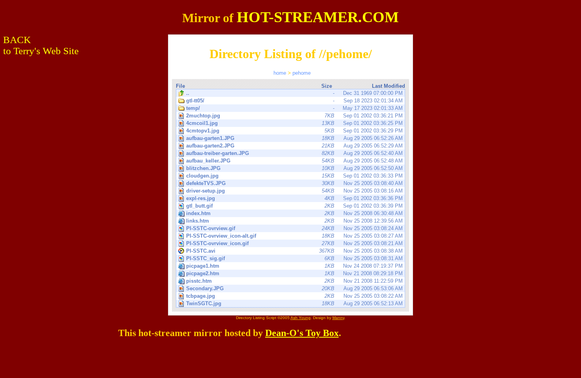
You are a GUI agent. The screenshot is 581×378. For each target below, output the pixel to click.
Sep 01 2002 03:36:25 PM (294, 123)
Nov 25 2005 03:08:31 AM (294, 258)
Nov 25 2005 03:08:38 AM (294, 251)
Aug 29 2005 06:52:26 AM (294, 138)
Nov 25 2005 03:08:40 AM (294, 183)
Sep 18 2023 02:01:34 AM (294, 101)
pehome (301, 73)
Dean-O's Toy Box (302, 333)
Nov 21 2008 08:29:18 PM (294, 273)
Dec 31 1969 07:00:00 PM (294, 93)
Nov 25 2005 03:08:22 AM (294, 296)
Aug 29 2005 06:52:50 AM (294, 168)
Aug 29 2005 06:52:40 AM (294, 153)
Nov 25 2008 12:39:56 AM (294, 221)
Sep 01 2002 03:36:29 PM (294, 131)
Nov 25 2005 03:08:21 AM (294, 243)
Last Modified (388, 86)
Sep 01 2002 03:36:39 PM (294, 206)
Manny (338, 318)
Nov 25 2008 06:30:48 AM (294, 213)
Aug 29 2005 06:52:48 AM (294, 161)
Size (326, 86)
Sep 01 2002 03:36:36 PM (294, 198)
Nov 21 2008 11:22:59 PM (294, 281)
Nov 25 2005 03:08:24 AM (294, 228)
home (280, 73)
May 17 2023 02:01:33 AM (294, 108)
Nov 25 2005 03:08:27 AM (294, 236)
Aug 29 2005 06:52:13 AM (294, 303)
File (180, 86)
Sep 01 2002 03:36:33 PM (294, 176)
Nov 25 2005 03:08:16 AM (294, 191)
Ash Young (300, 318)
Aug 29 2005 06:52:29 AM (294, 146)
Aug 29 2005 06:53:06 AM (294, 288)
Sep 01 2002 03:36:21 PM (294, 116)
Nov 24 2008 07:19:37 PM (294, 266)
